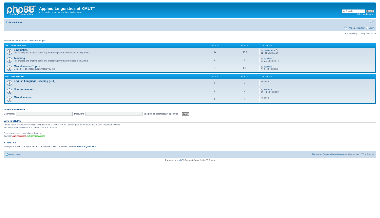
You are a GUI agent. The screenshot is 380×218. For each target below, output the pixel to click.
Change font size (371, 21)
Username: (9, 114)
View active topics (37, 40)
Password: (79, 114)
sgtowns (268, 58)
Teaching (19, 58)
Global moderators (36, 136)
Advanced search (365, 14)
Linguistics (21, 49)
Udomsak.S (269, 50)
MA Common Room (14, 77)
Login (371, 28)
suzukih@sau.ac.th (87, 146)
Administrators (19, 136)
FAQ (350, 28)
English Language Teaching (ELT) (34, 81)
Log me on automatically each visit (162, 114)
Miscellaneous (22, 97)
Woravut (268, 89)
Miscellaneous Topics (27, 66)
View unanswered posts (15, 40)
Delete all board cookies (334, 154)
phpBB (180, 160)
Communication (23, 89)
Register (360, 28)
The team (316, 154)
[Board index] (22, 9)
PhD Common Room (15, 46)
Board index (15, 22)
